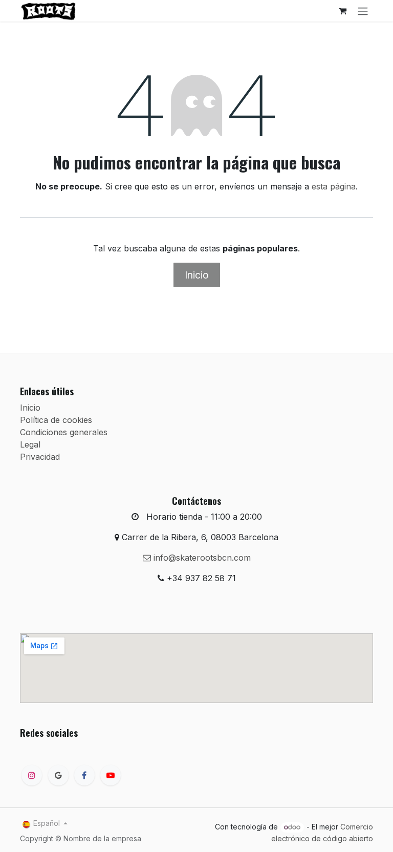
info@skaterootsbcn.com (201, 557)
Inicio (197, 275)
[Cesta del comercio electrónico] (342, 11)
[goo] (58, 775)
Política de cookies (56, 420)
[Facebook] (84, 775)
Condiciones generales (63, 432)
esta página (334, 186)
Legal (30, 444)
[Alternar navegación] (363, 11)
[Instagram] (31, 775)
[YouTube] (110, 775)
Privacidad (40, 457)
